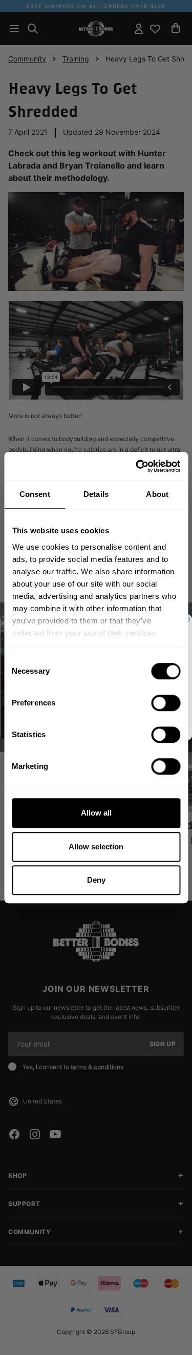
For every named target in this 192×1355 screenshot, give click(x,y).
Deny (96, 879)
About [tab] (157, 494)
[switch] (165, 703)
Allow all (96, 812)
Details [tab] (96, 494)
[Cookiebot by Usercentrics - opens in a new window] (136, 466)
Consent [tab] (34, 494)
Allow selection (96, 846)
